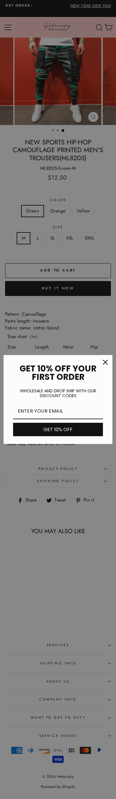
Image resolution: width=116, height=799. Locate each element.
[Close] (105, 362)
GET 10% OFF (58, 429)
